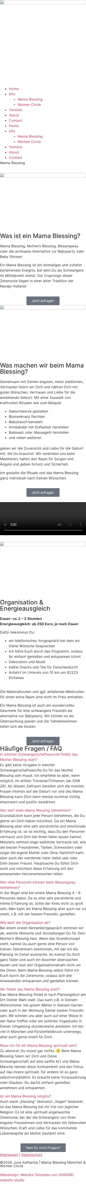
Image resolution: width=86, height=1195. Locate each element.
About (14, 115)
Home (14, 88)
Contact (15, 120)
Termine (15, 110)
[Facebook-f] (17, 1188)
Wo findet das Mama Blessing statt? (30, 989)
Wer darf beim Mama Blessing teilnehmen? (35, 810)
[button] (43, 757)
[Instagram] (5, 1188)
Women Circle (29, 104)
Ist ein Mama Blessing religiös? (25, 1096)
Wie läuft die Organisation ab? (25, 922)
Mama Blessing (30, 99)
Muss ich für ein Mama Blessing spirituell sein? (38, 1045)
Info (12, 94)
